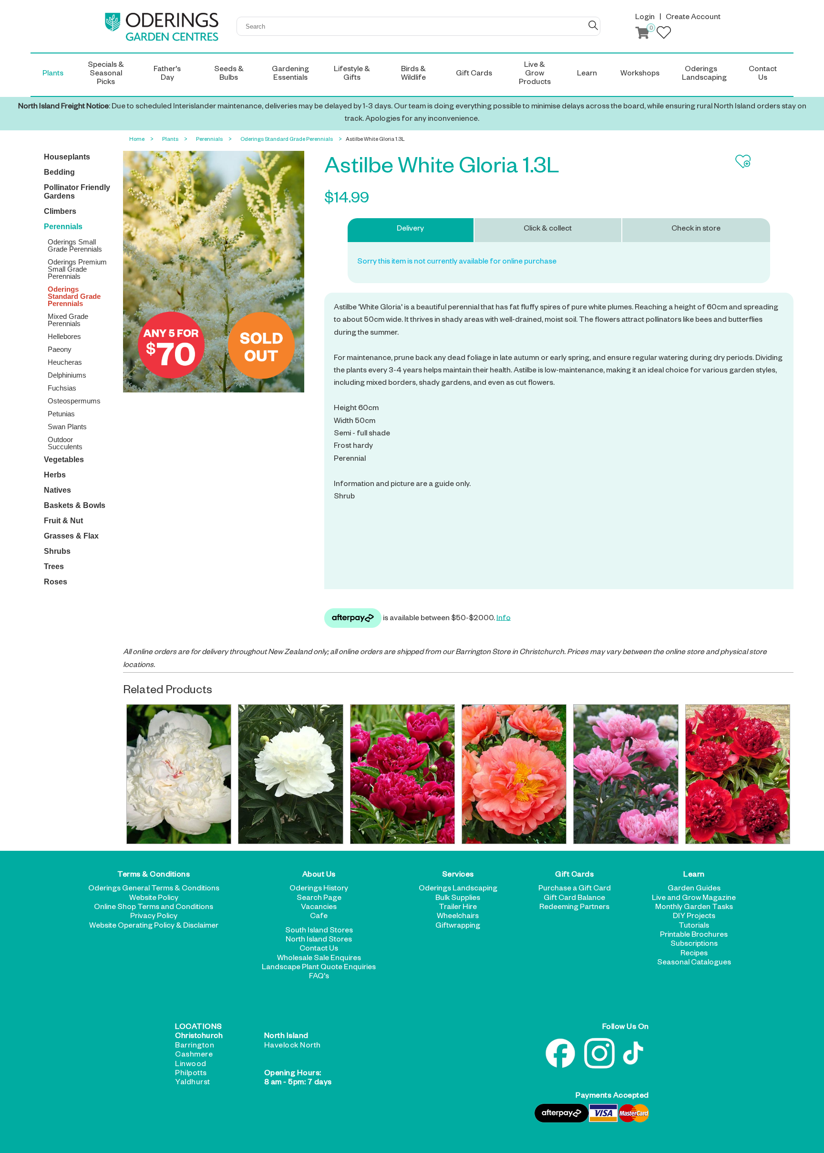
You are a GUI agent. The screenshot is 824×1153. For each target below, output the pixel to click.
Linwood (190, 1065)
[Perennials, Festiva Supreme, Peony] (179, 774)
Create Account (693, 18)
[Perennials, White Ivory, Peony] (290, 774)
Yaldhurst (192, 1083)
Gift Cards (574, 875)
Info (503, 618)
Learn (694, 875)
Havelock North (292, 1046)
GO (593, 25)
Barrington (194, 1046)
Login (645, 18)
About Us (319, 875)
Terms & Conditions (153, 875)
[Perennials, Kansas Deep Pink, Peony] (402, 774)
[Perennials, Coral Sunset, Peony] (514, 774)
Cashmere (194, 1055)
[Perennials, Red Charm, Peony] (738, 774)
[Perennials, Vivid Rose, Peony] (626, 774)
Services (458, 875)
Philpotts (191, 1074)
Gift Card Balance (574, 899)
